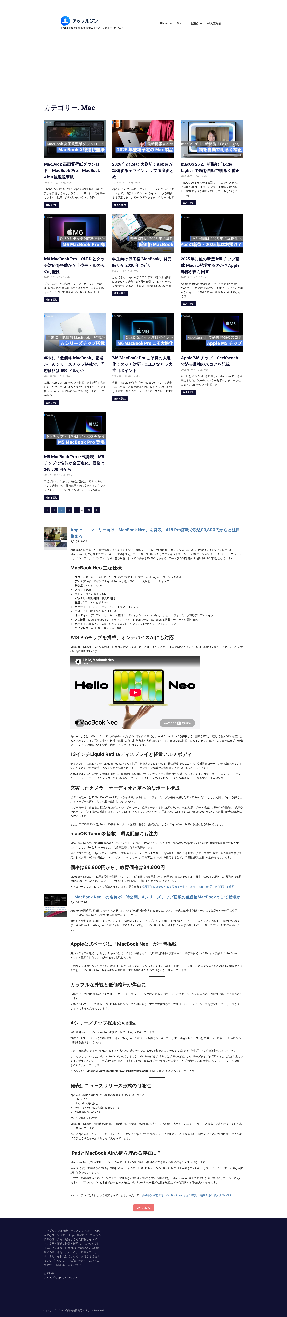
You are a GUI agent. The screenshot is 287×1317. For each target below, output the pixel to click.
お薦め (195, 23)
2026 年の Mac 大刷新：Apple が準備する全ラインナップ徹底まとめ (143, 170)
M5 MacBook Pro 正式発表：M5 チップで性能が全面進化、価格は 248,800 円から (74, 463)
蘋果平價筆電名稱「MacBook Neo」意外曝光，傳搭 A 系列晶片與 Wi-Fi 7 (186, 1195)
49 (88, 509)
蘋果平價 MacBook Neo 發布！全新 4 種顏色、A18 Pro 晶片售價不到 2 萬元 (188, 886)
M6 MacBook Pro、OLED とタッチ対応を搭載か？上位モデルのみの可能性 (74, 265)
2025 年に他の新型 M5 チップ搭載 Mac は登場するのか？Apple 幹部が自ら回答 (210, 265)
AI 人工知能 (214, 23)
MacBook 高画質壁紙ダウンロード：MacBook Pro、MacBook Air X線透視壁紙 (74, 170)
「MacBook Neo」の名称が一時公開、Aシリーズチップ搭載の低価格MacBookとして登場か (155, 897)
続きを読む (51, 204)
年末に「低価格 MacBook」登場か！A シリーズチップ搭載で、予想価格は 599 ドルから (74, 364)
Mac (179, 23)
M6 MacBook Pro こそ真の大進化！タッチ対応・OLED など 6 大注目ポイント (142, 364)
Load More (143, 1207)
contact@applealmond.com (61, 1277)
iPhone (164, 23)
